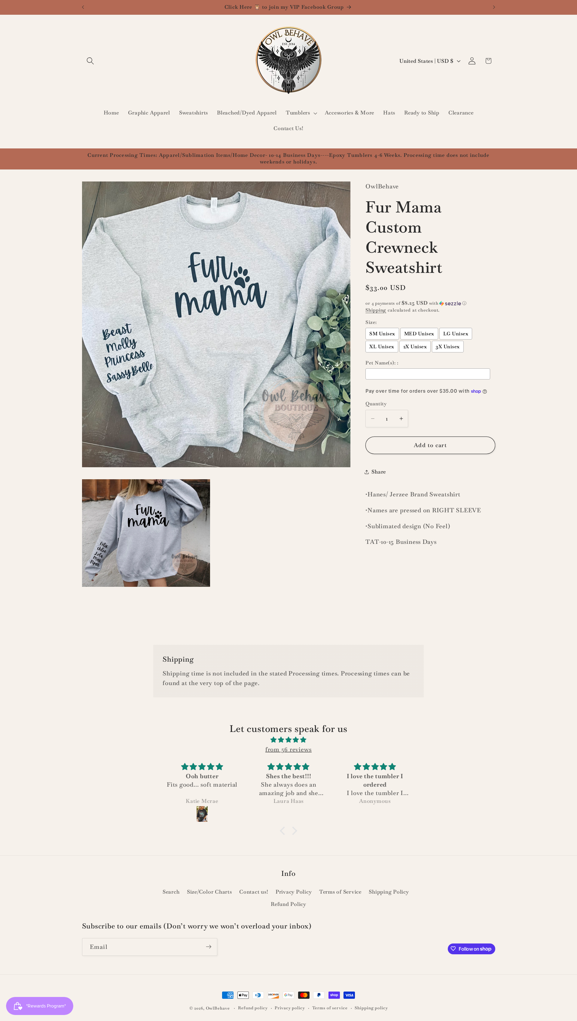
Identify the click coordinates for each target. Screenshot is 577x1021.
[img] (288, 740)
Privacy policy (290, 1007)
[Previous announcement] (83, 7)
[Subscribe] (208, 946)
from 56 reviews (288, 749)
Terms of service (330, 1007)
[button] (90, 61)
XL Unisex (381, 346)
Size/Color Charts (209, 891)
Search (171, 891)
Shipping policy (371, 1007)
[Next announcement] (494, 7)
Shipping (375, 310)
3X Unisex (448, 346)
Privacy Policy (294, 891)
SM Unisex (382, 334)
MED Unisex (419, 334)
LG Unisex (456, 334)
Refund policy (252, 1007)
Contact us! (253, 891)
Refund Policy (288, 904)
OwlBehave (218, 1008)
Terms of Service (340, 891)
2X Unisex (415, 346)
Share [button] (378, 471)
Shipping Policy (389, 891)
